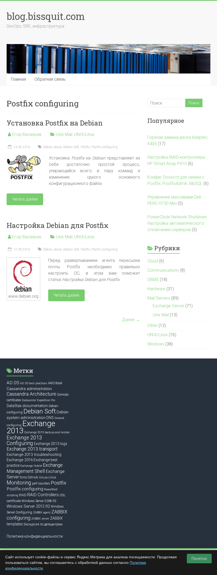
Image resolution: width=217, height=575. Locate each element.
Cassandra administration (29, 388)
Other (152, 325)
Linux (52, 477)
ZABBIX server (40, 518)
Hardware (156, 288)
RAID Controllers (43, 494)
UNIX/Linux (84, 134)
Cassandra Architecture (31, 394)
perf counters (41, 483)
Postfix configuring (104, 147)
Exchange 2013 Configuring (24, 440)
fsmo (23, 477)
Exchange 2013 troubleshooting (34, 454)
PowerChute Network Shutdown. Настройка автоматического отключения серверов (177, 223)
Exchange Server (168, 305)
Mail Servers (158, 298)
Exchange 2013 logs (50, 444)
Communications (163, 270)
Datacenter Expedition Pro (38, 400)
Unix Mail (64, 134)
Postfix (85, 147)
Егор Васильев (26, 134)
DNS (50, 418)
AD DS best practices (33, 383)
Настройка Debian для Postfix (57, 225)
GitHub (33, 477)
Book (58, 383)
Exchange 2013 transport (32, 449)
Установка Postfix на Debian (55, 122)
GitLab (43, 477)
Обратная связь (50, 79)
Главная (18, 79)
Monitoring (19, 483)
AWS (51, 383)
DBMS (153, 279)
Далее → (131, 319)
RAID (22, 495)
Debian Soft (71, 147)
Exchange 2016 (20, 459)
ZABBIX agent (42, 512)
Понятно (199, 558)
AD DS (13, 382)
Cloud (152, 260)
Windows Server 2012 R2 (28, 506)
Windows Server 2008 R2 (39, 501)
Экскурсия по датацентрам (43, 524)
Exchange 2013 (31, 427)
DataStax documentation (27, 406)
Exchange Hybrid (31, 466)
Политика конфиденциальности (35, 536)
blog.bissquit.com (46, 16)
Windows (155, 344)
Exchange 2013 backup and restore (47, 432)
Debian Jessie (52, 147)
